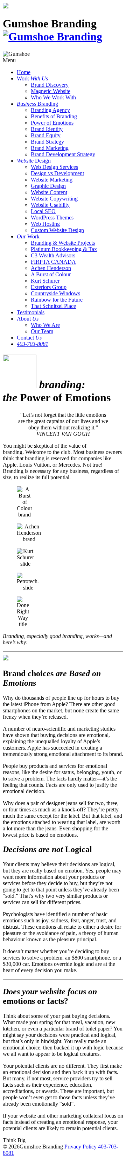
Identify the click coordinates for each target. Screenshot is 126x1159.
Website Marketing (51, 180)
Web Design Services (54, 167)
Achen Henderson (51, 268)
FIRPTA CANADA (53, 262)
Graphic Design (48, 186)
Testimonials (30, 312)
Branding (37, 104)
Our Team (42, 331)
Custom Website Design (57, 230)
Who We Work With (53, 97)
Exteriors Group (48, 287)
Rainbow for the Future (57, 300)
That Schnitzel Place (53, 306)
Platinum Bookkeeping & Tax (64, 249)
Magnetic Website (50, 91)
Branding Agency (50, 110)
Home (23, 72)
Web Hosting (45, 224)
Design (34, 161)
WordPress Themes (52, 217)
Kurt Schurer (45, 281)
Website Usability (50, 205)
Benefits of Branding (54, 116)
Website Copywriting (54, 199)
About (27, 319)
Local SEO (43, 211)
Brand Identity (47, 129)
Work (32, 78)
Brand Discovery (50, 85)
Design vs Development (57, 173)
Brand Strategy (47, 142)
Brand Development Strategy (63, 154)
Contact (29, 338)
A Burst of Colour (51, 274)
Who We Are (45, 325)
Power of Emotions (52, 123)
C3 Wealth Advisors (53, 255)
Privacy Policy (80, 1147)
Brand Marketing (50, 148)
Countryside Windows (55, 293)
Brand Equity (46, 135)
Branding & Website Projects (63, 243)
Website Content (49, 192)
